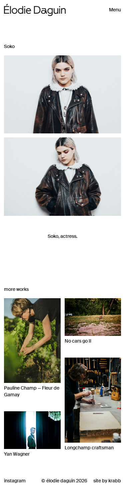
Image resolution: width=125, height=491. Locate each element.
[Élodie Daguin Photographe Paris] (35, 10)
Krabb (114, 481)
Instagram (15, 481)
